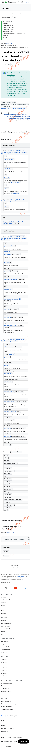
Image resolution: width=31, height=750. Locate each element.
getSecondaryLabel (10, 279)
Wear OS (3, 644)
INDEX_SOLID (8, 169)
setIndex (7, 309)
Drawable (7, 251)
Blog (2, 610)
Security (3, 602)
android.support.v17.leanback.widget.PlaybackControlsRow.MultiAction (14, 238)
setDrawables (8, 299)
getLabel (7, 271)
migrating (9, 87)
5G (2, 634)
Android (3, 597)
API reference (7, 8)
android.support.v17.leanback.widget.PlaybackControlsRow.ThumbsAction (14, 152)
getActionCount (9, 246)
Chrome (3, 723)
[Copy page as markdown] (9, 64)
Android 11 (4, 676)
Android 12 (4, 673)
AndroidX (21, 79)
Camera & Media (6, 629)
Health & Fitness (5, 626)
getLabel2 (7, 382)
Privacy (3, 631)
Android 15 (4, 665)
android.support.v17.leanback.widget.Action (15, 114)
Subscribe (23, 741)
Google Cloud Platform (7, 728)
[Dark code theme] (28, 537)
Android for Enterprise (7, 600)
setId (6, 420)
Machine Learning (6, 623)
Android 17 (4, 659)
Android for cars (5, 649)
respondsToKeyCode (10, 402)
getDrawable (8, 254)
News (2, 608)
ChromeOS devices (6, 647)
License (9, 737)
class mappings (11, 95)
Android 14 (4, 667)
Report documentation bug (8, 704)
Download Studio (6, 691)
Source (3, 605)
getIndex (7, 262)
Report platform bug (6, 701)
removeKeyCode (9, 392)
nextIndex (7, 289)
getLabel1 (7, 373)
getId (6, 365)
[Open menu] (2, 2)
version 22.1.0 (10, 43)
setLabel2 (7, 436)
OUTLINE (7, 177)
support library (11, 75)
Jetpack (14, 81)
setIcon (6, 412)
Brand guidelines (17, 737)
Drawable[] (17, 299)
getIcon (7, 357)
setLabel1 (7, 428)
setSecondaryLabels (10, 325)
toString (7, 445)
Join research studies (7, 709)
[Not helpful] (15, 17)
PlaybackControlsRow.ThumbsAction (13, 108)
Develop (16, 14)
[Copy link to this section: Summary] (12, 139)
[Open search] (19, 2)
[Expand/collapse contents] (11, 21)
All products (4, 731)
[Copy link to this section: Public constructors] (22, 521)
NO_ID (6, 206)
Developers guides (6, 686)
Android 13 (4, 670)
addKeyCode (8, 347)
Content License (21, 576)
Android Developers (6, 14)
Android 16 (4, 662)
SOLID (6, 188)
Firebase (3, 726)
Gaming (3, 620)
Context (10, 223)
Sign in (27, 2)
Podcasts (3, 613)
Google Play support (6, 706)
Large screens (5, 641)
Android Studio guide (7, 683)
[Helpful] (12, 17)
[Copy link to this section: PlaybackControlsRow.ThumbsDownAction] (13, 529)
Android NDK (5, 694)
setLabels (7, 317)
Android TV (4, 652)
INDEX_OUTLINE (9, 159)
